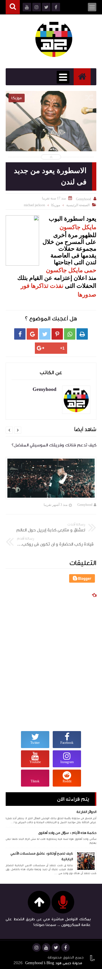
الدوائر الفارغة (86, 811)
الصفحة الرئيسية (78, 205)
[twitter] (56, 947)
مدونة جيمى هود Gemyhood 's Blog (53, 963)
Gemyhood (84, 505)
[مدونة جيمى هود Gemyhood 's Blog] (53, 38)
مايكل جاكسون (78, 227)
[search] (13, 7)
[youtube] (46, 947)
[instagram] (36, 947)
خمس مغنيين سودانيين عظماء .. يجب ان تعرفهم (51, 138)
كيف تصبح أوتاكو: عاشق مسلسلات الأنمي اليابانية (41, 856)
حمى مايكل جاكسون (71, 270)
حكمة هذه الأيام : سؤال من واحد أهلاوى (67, 832)
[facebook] (65, 947)
